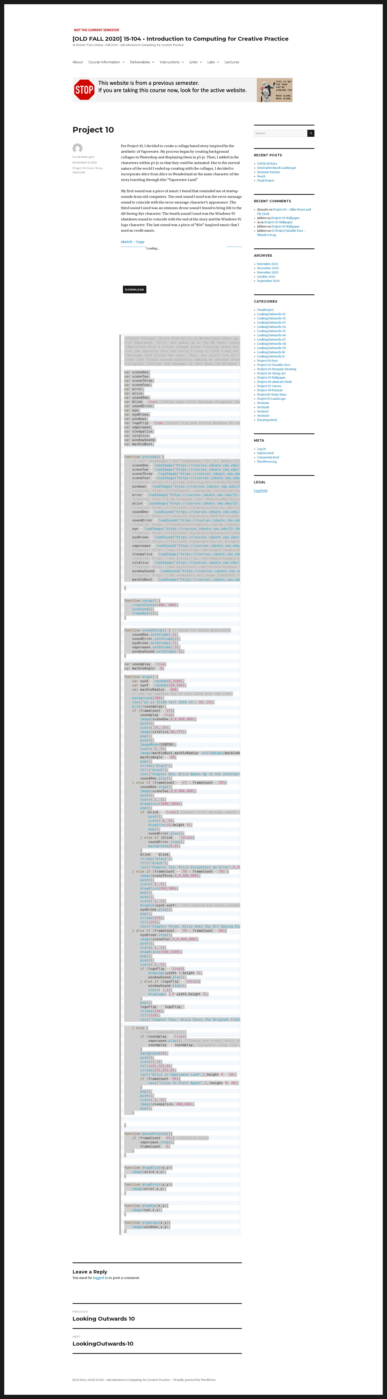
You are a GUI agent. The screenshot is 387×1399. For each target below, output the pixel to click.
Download (134, 289)
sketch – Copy (132, 242)
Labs (211, 62)
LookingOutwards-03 (271, 322)
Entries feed (265, 453)
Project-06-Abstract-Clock (274, 382)
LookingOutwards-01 (271, 314)
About (78, 62)
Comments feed (268, 457)
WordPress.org (267, 461)
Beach (261, 176)
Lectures (232, 62)
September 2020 (268, 281)
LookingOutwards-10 (271, 352)
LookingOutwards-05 (271, 331)
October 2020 (266, 276)
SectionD (263, 415)
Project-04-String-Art (271, 373)
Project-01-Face (267, 360)
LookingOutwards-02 (271, 318)
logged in (100, 1278)
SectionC (263, 411)
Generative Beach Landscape (276, 168)
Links (193, 62)
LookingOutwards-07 (271, 339)
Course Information (104, 62)
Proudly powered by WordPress (194, 1380)
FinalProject (265, 310)
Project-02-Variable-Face (273, 365)
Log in (261, 449)
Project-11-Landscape (271, 399)
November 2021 (267, 264)
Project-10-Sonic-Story (87, 168)
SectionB (79, 172)
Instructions (169, 62)
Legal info (261, 490)
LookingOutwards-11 (270, 356)
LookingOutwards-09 (271, 348)
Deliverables (140, 62)
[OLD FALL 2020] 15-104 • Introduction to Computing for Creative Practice (181, 38)
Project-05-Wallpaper (285, 226)
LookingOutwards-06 (271, 335)
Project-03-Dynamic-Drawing (276, 369)
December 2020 (268, 268)
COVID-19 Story (267, 163)
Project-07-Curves (269, 386)
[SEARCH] (310, 133)
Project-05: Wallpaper (285, 218)
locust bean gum (84, 156)
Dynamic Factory (268, 172)
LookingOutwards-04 (271, 327)
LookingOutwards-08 (271, 344)
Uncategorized (267, 420)
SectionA (263, 403)
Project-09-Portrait (269, 390)
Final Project (265, 180)
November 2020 (267, 272)
